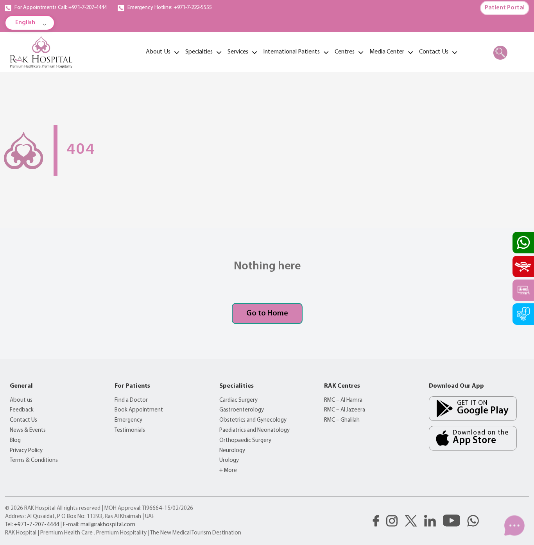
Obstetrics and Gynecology (253, 420)
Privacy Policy (26, 451)
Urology (229, 460)
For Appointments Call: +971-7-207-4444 (60, 8)
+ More (228, 471)
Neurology (232, 451)
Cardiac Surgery (238, 400)
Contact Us (23, 420)
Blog (15, 440)
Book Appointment (139, 410)
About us (21, 400)
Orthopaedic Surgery (245, 440)
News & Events (28, 430)
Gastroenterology (241, 410)
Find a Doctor (131, 400)
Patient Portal (505, 8)
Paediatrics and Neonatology (254, 430)
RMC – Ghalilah (342, 420)
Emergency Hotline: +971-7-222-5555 (169, 8)
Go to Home (267, 313)
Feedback (22, 410)
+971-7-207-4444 (36, 525)
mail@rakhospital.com (108, 525)
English (25, 23)
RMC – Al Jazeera (344, 410)
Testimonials (130, 430)
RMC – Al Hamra (343, 400)
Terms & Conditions (34, 460)
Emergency (128, 420)
